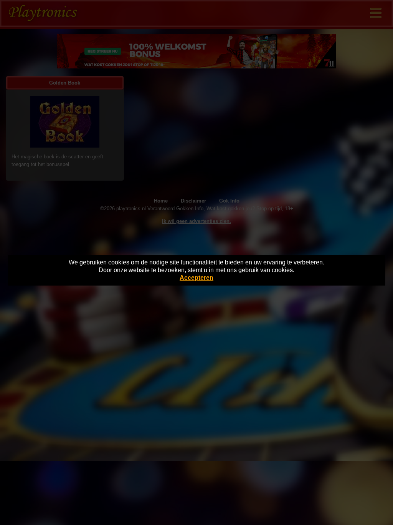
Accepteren (196, 277)
